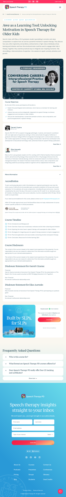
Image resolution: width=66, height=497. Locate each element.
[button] (60, 7)
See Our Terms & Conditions (49, 328)
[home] (16, 7)
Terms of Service (38, 490)
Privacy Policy (27, 490)
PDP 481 (58, 212)
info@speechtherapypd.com (51, 199)
